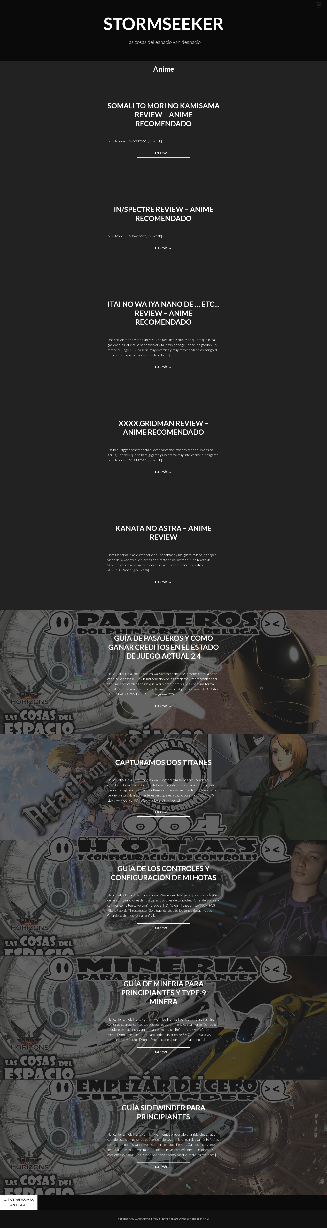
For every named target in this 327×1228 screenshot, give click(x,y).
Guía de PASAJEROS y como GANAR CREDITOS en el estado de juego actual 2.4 (163, 647)
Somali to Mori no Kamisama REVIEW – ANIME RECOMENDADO (163, 114)
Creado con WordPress (134, 1219)
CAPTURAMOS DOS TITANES (163, 762)
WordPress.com (198, 1219)
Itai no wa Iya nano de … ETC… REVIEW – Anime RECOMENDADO (163, 313)
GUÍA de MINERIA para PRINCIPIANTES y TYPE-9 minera (163, 992)
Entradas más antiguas (19, 1202)
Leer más (166, 154)
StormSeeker (163, 23)
